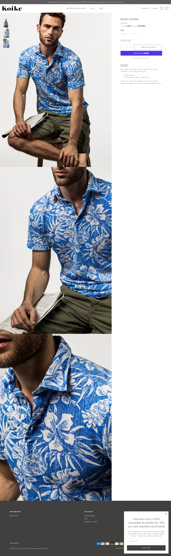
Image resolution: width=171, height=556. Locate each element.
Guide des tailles (126, 40)
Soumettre (146, 548)
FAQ (85, 519)
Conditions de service (121, 548)
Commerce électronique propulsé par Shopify (36, 548)
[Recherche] (161, 8)
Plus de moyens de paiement (141, 58)
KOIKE (101, 8)
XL (132, 34)
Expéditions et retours (91, 522)
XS (121, 34)
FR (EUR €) (144, 8)
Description (124, 65)
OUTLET (92, 8)
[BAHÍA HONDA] (6, 23)
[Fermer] (166, 514)
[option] (6, 24)
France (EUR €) (14, 543)
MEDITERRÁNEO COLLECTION (76, 8)
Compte (154, 8)
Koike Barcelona (18, 548)
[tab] (125, 65)
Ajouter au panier (148, 47)
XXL (135, 34)
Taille (122, 30)
